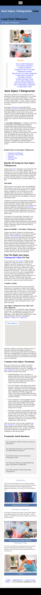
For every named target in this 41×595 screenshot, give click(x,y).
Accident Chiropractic (24, 67)
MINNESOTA (18, 580)
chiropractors (15, 107)
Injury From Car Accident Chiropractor (24, 73)
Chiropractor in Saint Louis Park (20, 505)
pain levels (30, 207)
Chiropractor (20, 480)
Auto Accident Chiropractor (24, 64)
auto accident (19, 261)
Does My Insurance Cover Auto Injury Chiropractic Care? (18, 456)
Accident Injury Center (24, 86)
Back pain (11, 156)
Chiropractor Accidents (24, 71)
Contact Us (20, 574)
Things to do (14, 317)
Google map (23, 317)
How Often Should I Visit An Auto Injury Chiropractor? (18, 470)
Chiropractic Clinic (13, 257)
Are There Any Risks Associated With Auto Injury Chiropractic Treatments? (20, 463)
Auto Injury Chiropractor (16, 10)
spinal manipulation (15, 235)
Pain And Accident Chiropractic (24, 83)
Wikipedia (7, 317)
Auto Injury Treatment (24, 77)
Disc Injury (11, 159)
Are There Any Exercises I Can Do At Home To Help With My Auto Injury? (20, 449)
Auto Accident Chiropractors (24, 81)
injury (14, 169)
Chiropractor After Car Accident (24, 69)
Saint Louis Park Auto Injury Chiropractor (20, 540)
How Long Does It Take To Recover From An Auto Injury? (20, 442)
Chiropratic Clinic (20, 543)
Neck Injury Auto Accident (15, 154)
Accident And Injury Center (24, 79)
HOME (8, 580)
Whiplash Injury (12, 158)
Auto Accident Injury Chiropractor (24, 85)
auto (15, 186)
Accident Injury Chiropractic (24, 75)
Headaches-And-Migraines (15, 153)
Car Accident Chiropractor (24, 66)
